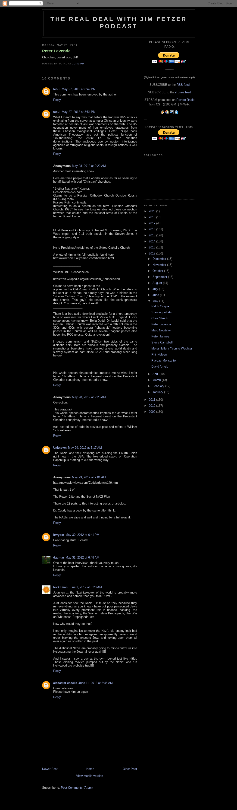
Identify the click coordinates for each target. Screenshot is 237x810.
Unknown (60, 447)
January (158, 392)
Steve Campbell (162, 342)
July (156, 289)
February (159, 386)
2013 (152, 247)
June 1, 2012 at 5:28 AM (85, 587)
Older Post (130, 769)
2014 (152, 241)
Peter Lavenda (56, 51)
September (160, 277)
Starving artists (161, 312)
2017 (152, 223)
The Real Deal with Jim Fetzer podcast (118, 23)
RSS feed (183, 84)
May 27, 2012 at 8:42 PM (79, 89)
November (160, 265)
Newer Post (50, 769)
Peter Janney (160, 336)
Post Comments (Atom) (77, 787)
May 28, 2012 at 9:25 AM (89, 397)
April (156, 374)
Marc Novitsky (161, 330)
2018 (152, 217)
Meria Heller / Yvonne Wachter (171, 348)
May (156, 301)
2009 (152, 411)
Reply (57, 100)
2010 (152, 405)
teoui (56, 89)
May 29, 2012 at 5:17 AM (85, 447)
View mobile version (89, 776)
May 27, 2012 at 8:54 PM (79, 112)
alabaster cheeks (65, 683)
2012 (152, 253)
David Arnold (159, 366)
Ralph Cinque (160, 306)
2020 (152, 211)
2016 (152, 229)
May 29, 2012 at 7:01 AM (89, 477)
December (160, 258)
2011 (152, 399)
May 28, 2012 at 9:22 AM (89, 166)
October (158, 271)
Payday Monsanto (163, 360)
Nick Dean (60, 587)
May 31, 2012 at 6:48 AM (82, 557)
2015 (152, 235)
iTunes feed (183, 92)
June (156, 295)
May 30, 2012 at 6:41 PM (82, 535)
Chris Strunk (159, 318)
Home (90, 769)
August (158, 283)
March (157, 380)
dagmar (58, 557)
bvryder (58, 535)
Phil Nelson (159, 354)
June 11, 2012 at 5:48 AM (95, 683)
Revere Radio (185, 100)
